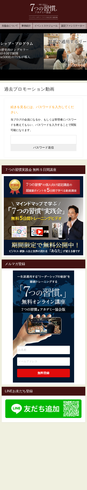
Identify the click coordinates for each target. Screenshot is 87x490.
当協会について (10, 25)
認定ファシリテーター (72, 25)
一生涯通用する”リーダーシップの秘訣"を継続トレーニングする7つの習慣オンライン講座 (43, 302)
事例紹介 (26, 25)
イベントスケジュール (46, 25)
